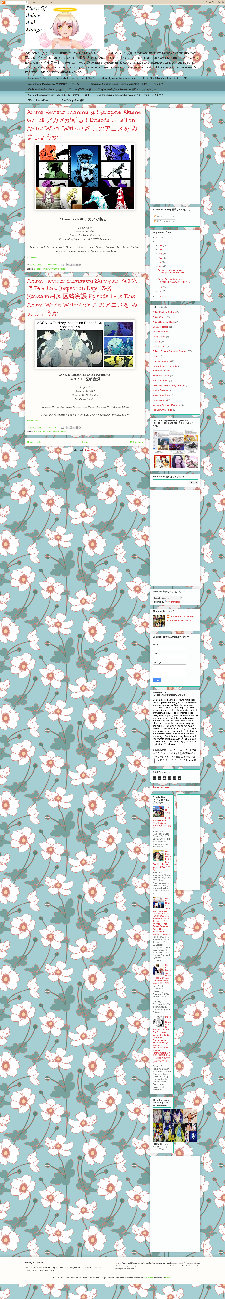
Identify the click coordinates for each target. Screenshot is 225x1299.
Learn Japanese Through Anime (168, 385)
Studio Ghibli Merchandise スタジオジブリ (164, 78)
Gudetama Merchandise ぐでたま (45, 89)
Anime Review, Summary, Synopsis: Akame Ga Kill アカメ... (173, 272)
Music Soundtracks (162, 395)
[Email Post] (62, 265)
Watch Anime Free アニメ (41, 100)
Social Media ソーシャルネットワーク (75, 78)
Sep (161, 253)
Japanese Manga (161, 375)
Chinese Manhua (161, 331)
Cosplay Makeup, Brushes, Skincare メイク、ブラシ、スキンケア (130, 95)
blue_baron (148, 1278)
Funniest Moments (162, 361)
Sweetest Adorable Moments (166, 405)
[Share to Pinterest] (79, 264)
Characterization (161, 327)
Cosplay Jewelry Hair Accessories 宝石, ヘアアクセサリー (127, 89)
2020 (158, 241)
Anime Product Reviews (164, 312)
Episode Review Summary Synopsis (50, 269)
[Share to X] (73, 264)
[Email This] (67, 264)
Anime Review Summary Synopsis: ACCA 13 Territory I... (174, 280)
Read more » (32, 258)
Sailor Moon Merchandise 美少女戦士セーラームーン (55, 84)
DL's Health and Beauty (182, 616)
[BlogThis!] (70, 264)
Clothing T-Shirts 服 (80, 89)
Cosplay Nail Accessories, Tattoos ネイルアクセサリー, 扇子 (59, 95)
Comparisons (159, 336)
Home (85, 442)
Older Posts (136, 442)
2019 (158, 296)
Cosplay (156, 341)
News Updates (160, 400)
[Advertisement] (175, 155)
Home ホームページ (38, 78)
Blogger (168, 1278)
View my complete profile (179, 620)
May (161, 266)
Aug (161, 258)
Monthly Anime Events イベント (118, 78)
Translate (175, 602)
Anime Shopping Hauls (164, 322)
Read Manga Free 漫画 (73, 100)
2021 (158, 237)
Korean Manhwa (161, 380)
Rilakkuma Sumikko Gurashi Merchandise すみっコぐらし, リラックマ (126, 84)
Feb (161, 287)
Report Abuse (161, 787)
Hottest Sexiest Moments (165, 366)
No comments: (51, 265)
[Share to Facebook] (76, 264)
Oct (161, 249)
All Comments (163, 221)
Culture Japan (159, 346)
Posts (159, 216)
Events (156, 356)
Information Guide (161, 370)
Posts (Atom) (91, 450)
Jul (160, 262)
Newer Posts (34, 442)
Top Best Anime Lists (163, 410)
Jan (161, 291)
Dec (161, 245)
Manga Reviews (160, 390)
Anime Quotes (159, 317)
